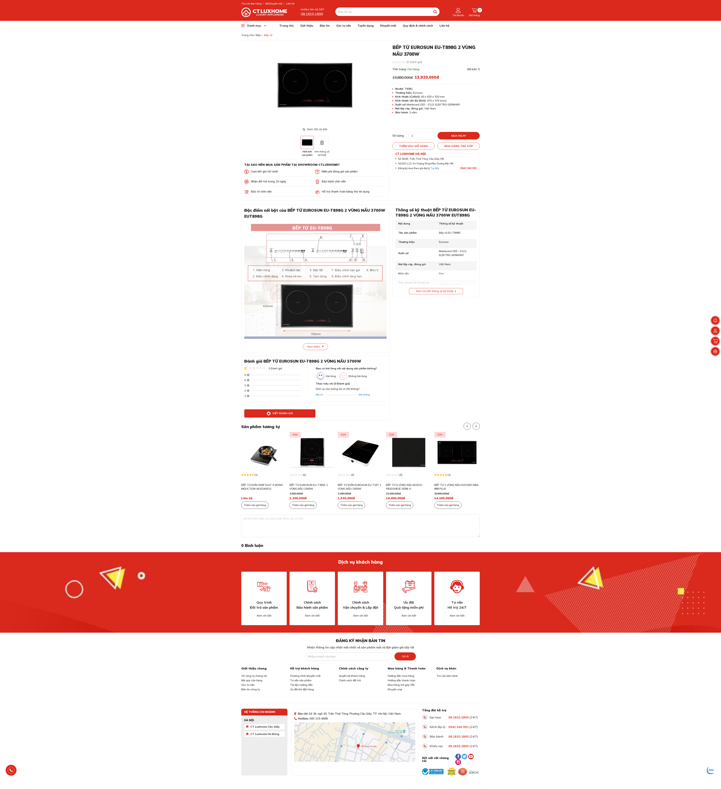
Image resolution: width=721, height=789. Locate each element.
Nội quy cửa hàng (251, 680)
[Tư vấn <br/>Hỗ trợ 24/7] (457, 586)
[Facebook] (458, 756)
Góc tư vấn (343, 25)
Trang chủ (286, 25)
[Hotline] (11, 770)
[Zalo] (710, 770)
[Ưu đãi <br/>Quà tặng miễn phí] (408, 586)
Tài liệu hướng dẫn (301, 685)
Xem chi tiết (264, 615)
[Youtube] (471, 756)
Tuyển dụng (365, 25)
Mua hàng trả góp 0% (401, 685)
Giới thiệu (306, 25)
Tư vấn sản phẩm (300, 680)
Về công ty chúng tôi (254, 676)
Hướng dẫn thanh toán (401, 680)
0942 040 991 (468, 168)
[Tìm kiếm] (435, 12)
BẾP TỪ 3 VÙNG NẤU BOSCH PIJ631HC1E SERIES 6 (465, 486)
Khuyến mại (395, 689)
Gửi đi (405, 656)
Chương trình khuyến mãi (305, 676)
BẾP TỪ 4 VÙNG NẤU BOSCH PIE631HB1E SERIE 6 (369, 486)
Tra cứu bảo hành (447, 676)
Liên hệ (290, 3)
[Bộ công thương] (432, 771)
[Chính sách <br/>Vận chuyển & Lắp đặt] (360, 586)
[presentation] (386, 85)
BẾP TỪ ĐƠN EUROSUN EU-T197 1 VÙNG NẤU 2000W (324, 486)
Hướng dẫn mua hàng (401, 676)
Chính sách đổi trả (350, 680)
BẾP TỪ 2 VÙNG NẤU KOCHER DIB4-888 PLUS (421, 486)
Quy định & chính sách (418, 25)
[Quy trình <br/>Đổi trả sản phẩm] (264, 586)
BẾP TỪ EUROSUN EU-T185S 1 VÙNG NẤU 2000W (273, 486)
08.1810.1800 (312, 14)
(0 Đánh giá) (414, 62)
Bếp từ (268, 35)
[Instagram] (458, 762)
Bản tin (325, 25)
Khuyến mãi (388, 25)
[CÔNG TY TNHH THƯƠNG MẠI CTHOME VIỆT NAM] (264, 12)
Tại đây (434, 168)
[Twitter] (464, 756)
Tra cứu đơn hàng (251, 3)
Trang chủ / (248, 35)
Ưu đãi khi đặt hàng (302, 689)
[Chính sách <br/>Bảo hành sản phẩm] (312, 586)
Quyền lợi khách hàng (352, 676)
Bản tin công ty (250, 689)
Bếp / (259, 35)
